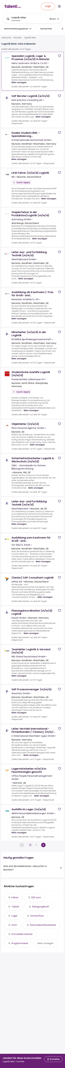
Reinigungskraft (40, 906)
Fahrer (15, 897)
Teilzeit (15, 906)
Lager (15, 915)
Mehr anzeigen (19, 82)
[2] (43, 845)
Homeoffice (37, 915)
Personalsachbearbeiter (43, 925)
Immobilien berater (22, 934)
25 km (52, 19)
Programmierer (20, 943)
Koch (14, 925)
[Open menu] (59, 6)
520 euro (36, 897)
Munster (17, 38)
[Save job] (59, 56)
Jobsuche (6, 38)
